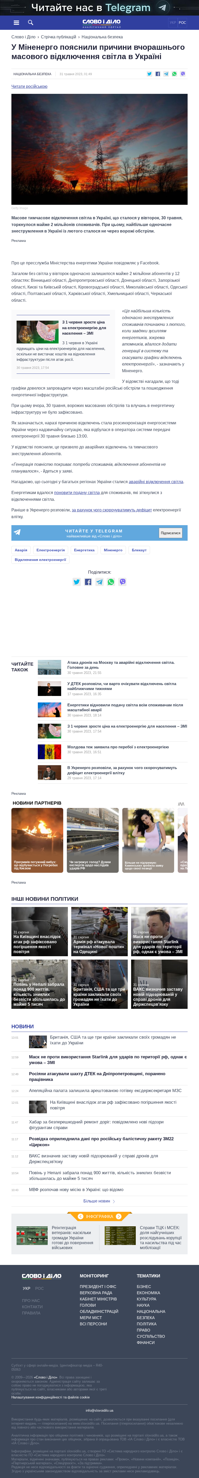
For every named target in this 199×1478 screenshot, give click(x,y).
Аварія (21, 550)
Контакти (32, 1307)
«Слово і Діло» (45, 1377)
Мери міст (91, 1317)
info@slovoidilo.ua (99, 1410)
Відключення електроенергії (40, 560)
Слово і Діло (23, 37)
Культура (146, 1299)
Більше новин (96, 1201)
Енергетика (84, 550)
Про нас (31, 1300)
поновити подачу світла (77, 492)
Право (143, 1330)
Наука (143, 1305)
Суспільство (151, 1336)
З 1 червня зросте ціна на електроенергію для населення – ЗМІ (84, 327)
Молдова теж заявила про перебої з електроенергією (118, 749)
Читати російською (29, 87)
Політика (147, 1324)
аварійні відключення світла (156, 482)
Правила (31, 1313)
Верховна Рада (96, 1293)
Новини (22, 1026)
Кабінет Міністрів (98, 1299)
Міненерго (113, 550)
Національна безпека (102, 37)
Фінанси (146, 1342)
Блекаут (139, 550)
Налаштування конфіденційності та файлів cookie (50, 1397)
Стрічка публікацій (58, 37)
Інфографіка (99, 1216)
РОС (182, 22)
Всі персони (93, 1324)
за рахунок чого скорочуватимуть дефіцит (112, 510)
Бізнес (144, 1286)
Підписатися (170, 533)
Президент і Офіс (98, 1286)
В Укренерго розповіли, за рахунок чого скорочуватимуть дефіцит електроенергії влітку (122, 772)
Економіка (148, 1293)
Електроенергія (51, 550)
